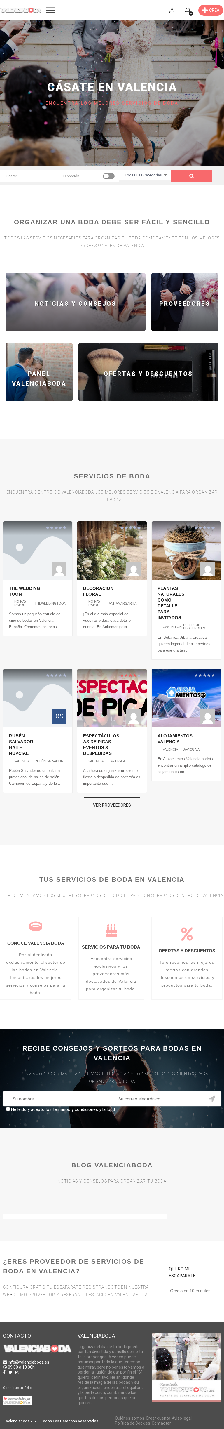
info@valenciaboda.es (28, 1362)
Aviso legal (182, 1418)
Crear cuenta (158, 1418)
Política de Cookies (132, 1423)
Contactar (161, 1423)
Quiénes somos (129, 1418)
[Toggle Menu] (50, 10)
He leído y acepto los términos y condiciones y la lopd (63, 1109)
